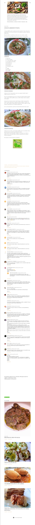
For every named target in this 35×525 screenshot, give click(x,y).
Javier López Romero (10, 335)
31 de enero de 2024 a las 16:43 (16, 280)
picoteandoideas (9, 237)
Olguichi (8, 242)
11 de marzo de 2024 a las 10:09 (14, 354)
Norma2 (8, 172)
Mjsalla (8, 294)
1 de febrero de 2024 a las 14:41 (18, 287)
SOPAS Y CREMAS (14, 167)
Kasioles (8, 319)
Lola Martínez (9, 201)
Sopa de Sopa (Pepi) (10, 287)
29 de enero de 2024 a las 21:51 (16, 237)
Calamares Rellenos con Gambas (14, 483)
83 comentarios (10, 464)
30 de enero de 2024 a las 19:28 (21, 261)
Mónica (8, 354)
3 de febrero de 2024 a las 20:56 (15, 306)
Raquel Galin (9, 223)
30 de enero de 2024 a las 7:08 (14, 242)
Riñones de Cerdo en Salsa (12, 437)
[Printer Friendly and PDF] (6, 397)
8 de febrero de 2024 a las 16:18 (16, 343)
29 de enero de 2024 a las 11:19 (16, 193)
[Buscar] (30, 2)
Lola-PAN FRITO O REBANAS (12, 261)
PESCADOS (23, 21)
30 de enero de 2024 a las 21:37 (19, 267)
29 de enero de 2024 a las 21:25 (20, 229)
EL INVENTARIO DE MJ (11, 267)
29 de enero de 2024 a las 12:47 (16, 201)
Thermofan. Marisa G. (10, 251)
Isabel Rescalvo (9, 280)
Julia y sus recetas (10, 312)
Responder (9, 191)
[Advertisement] (17, 388)
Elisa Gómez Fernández (13, 272)
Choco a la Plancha (10, 462)
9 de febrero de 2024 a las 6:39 (15, 348)
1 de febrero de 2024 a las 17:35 (13, 294)
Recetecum (9, 348)
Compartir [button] (5, 464)
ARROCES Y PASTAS (17, 21)
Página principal (10, 21)
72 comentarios (10, 485)
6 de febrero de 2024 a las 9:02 (17, 312)
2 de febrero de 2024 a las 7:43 (15, 300)
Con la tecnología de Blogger (18, 517)
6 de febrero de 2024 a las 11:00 (14, 319)
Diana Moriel (9, 306)
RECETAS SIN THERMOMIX (8, 167)
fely (7, 216)
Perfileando (9, 300)
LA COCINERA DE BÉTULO (11, 229)
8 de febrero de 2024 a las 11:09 (18, 335)
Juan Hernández (9, 193)
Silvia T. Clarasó (9, 343)
